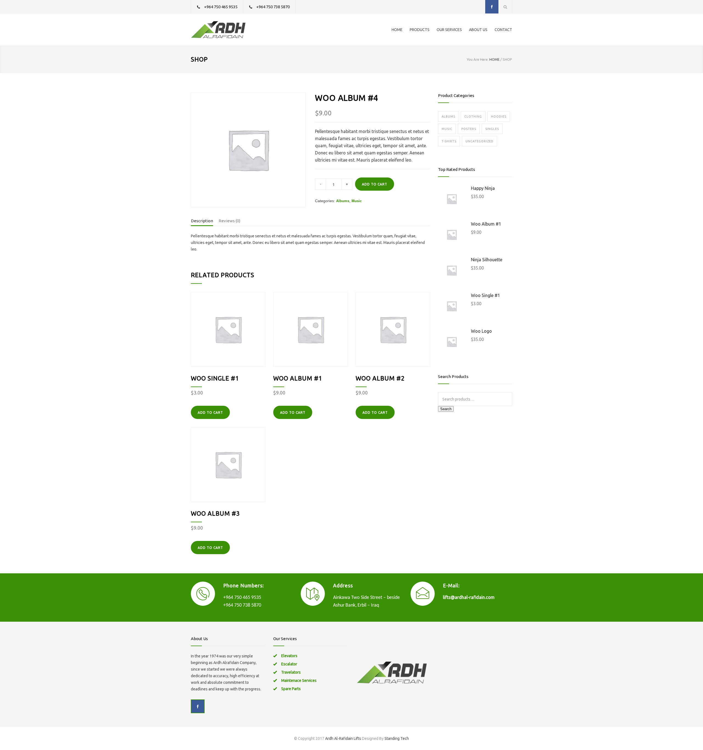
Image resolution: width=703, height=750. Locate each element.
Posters (468, 128)
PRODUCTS (419, 29)
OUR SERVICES (449, 29)
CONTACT (503, 29)
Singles (492, 128)
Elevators (289, 656)
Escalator (289, 664)
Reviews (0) (229, 220)
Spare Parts (291, 689)
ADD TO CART (374, 184)
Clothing (473, 116)
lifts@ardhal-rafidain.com (469, 597)
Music (357, 201)
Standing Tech (396, 738)
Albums (342, 201)
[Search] (505, 6)
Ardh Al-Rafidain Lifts (343, 738)
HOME (397, 29)
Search (445, 409)
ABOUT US (478, 29)
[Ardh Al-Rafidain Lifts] (241, 29)
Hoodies (498, 116)
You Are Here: (478, 59)
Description (202, 220)
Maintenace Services (299, 680)
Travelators (291, 672)
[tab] (202, 222)
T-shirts (449, 141)
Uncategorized (479, 141)
